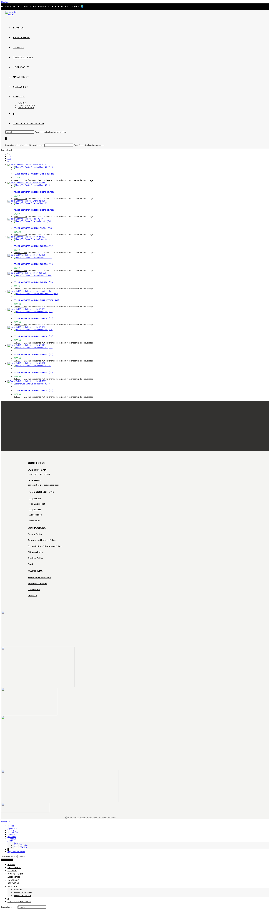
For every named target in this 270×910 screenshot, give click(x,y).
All (8, 160)
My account (12, 836)
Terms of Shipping (21, 845)
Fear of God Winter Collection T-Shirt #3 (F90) (33, 264)
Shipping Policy (35, 552)
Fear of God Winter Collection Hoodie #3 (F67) (33, 354)
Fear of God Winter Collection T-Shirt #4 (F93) (33, 246)
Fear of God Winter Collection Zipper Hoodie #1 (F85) (36, 300)
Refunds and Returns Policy (42, 540)
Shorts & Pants (14, 832)
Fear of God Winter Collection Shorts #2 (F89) (34, 192)
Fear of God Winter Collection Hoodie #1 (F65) (33, 390)
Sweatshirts (12, 828)
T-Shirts (11, 830)
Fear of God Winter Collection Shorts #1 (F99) (34, 210)
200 (9, 158)
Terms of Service (20, 847)
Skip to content (7, 2)
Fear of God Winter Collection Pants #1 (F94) (33, 228)
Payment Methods (37, 583)
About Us (32, 595)
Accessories (13, 834)
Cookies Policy (35, 558)
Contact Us (34, 589)
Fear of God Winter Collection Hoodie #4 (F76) (33, 336)
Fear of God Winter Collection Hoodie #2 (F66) (33, 372)
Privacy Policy (35, 534)
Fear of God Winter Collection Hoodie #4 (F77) (33, 318)
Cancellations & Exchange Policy (45, 546)
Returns (17, 843)
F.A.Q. (30, 564)
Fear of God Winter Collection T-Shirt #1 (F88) (33, 282)
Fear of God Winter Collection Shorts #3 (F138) (34, 174)
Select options (20, 180)
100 (9, 156)
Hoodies (11, 826)
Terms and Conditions (39, 577)
